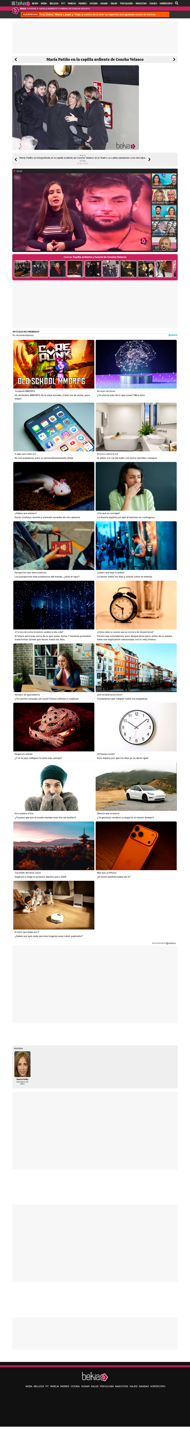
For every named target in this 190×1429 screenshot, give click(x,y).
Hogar (85, 1386)
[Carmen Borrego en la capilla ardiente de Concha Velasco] (163, 269)
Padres (64, 1386)
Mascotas (121, 1386)
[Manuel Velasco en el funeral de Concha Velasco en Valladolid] (57, 269)
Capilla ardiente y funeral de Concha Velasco (64, 8)
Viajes (134, 1386)
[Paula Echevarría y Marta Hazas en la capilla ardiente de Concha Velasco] (146, 269)
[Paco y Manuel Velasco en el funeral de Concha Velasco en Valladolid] (93, 269)
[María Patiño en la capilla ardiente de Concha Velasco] (110, 269)
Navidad (144, 1386)
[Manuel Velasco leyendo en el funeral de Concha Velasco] (75, 269)
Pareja (54, 1386)
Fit (47, 1386)
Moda (29, 1386)
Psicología (107, 1386)
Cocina (75, 1386)
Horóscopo (157, 1386)
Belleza (39, 1386)
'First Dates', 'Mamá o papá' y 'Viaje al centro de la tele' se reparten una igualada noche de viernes (89, 14)
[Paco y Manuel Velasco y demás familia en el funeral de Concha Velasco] (40, 269)
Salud (94, 1386)
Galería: (95, 257)
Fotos (32, 8)
